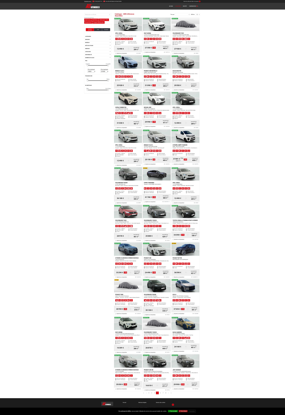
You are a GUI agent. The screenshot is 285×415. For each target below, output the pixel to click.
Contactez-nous (87, 1)
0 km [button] (98, 29)
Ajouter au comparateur (122, 53)
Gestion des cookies (160, 402)
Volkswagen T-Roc (103, 19)
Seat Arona (95, 19)
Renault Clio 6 (88, 22)
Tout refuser (183, 411)
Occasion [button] (106, 29)
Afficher (193, 14)
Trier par (172, 14)
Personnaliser (192, 411)
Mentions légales (142, 402)
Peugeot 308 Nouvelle (98, 22)
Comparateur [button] (193, 6)
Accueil (171, 6)
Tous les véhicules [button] (90, 30)
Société (185, 6)
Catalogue (178, 6)
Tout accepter (173, 411)
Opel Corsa (87, 19)
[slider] (87, 65)
